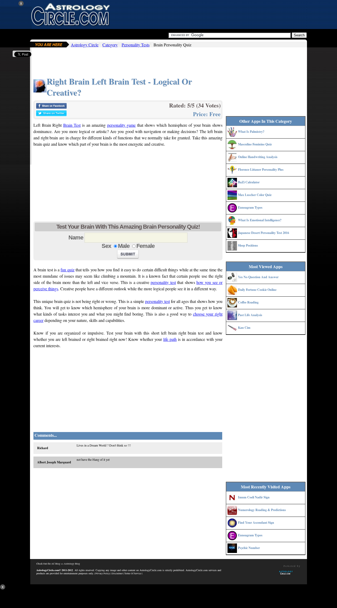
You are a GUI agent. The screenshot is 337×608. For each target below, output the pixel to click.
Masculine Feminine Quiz (255, 144)
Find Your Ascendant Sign (256, 522)
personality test (163, 282)
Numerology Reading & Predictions (262, 510)
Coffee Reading (248, 302)
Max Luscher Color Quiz (254, 195)
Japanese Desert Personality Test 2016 (263, 233)
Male (124, 246)
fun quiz (67, 269)
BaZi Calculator (249, 182)
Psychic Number (249, 548)
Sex (106, 246)
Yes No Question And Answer (258, 277)
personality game (121, 125)
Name (75, 237)
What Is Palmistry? (251, 131)
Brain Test (72, 125)
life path (170, 339)
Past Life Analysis (250, 315)
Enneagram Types (250, 207)
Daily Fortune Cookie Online (257, 289)
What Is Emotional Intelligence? (259, 220)
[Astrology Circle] (70, 14)
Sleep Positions (248, 245)
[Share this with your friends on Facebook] (51, 107)
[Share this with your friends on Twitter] (51, 114)
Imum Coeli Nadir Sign (254, 497)
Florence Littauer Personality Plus (261, 169)
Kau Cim (244, 327)
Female (145, 246)
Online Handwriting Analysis (257, 157)
